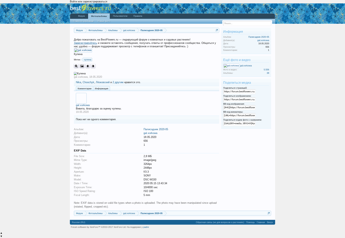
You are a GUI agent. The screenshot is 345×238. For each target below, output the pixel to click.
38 (268, 73)
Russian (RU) (78, 222)
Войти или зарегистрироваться (88, 1)
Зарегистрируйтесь (85, 42)
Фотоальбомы (99, 16)
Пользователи (120, 16)
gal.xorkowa (81, 76)
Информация (101, 88)
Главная (261, 222)
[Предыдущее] (87, 66)
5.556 (266, 69)
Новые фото (104, 21)
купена (87, 59)
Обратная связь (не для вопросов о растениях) (220, 222)
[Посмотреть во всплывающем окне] (82, 66)
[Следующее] (93, 66)
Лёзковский (103, 82)
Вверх (270, 222)
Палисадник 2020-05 (156, 129)
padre (146, 227)
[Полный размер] (76, 66)
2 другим (118, 82)
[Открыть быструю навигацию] (216, 30)
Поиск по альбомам (83, 21)
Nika (78, 82)
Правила (137, 16)
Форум (81, 16)
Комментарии (84, 88)
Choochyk (88, 82)
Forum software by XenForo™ (98, 227)
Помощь (250, 222)
